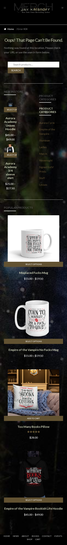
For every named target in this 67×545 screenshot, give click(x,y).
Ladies (43, 147)
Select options (12, 109)
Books (35, 536)
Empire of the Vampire (47, 131)
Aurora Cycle (47, 122)
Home (11, 29)
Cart (37, 539)
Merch (43, 153)
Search (16, 70)
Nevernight (46, 160)
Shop (29, 539)
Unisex (43, 184)
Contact (47, 536)
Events (58, 536)
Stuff (42, 178)
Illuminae (44, 140)
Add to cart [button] (33, 418)
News (16, 536)
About (25, 536)
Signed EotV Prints (46, 169)
